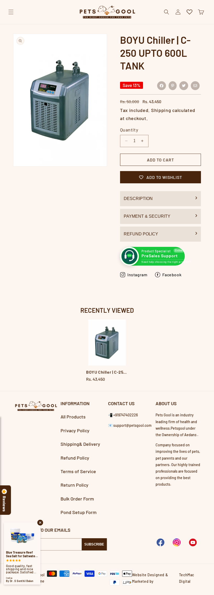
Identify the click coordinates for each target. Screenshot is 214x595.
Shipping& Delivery (80, 444)
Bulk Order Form (77, 499)
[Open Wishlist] (189, 12)
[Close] (205, 24)
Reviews (4, 504)
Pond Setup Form (79, 512)
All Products (73, 416)
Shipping (161, 110)
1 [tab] (107, 387)
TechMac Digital (186, 578)
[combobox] (107, 24)
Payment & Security (147, 216)
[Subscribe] (94, 544)
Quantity (129, 130)
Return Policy (74, 485)
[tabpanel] (107, 351)
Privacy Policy (75, 430)
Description (138, 198)
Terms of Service (78, 471)
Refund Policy (141, 234)
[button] (11, 12)
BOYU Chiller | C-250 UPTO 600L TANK (107, 371)
